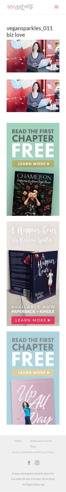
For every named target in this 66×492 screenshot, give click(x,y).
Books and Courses (41, 440)
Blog (33, 446)
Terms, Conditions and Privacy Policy (33, 452)
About (17, 440)
